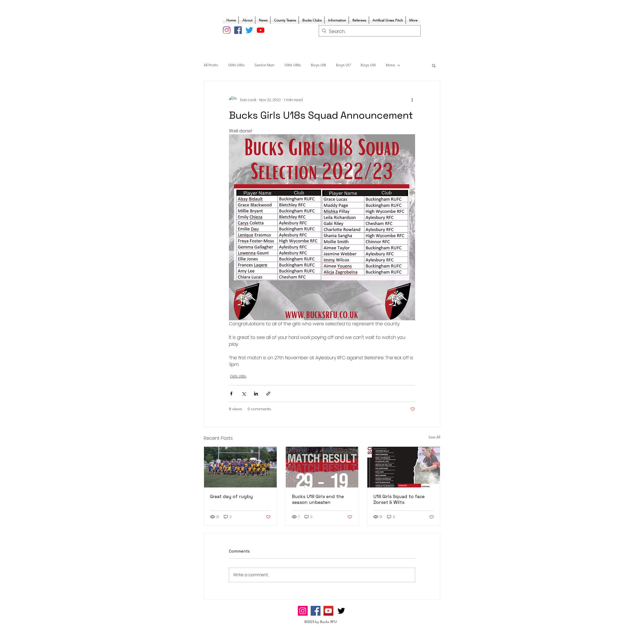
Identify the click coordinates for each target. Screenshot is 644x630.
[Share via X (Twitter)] (243, 393)
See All (434, 437)
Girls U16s (236, 65)
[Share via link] (268, 393)
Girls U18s (293, 65)
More (390, 65)
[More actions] (412, 100)
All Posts (211, 65)
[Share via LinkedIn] (256, 393)
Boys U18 (318, 65)
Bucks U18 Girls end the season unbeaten (318, 499)
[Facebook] (238, 30)
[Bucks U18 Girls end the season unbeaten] (322, 467)
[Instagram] (226, 30)
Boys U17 (343, 65)
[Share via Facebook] (231, 393)
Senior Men (264, 65)
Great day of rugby (231, 496)
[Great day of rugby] (240, 467)
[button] (433, 65)
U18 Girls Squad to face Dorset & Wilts (399, 499)
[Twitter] (249, 30)
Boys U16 (368, 65)
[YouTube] (260, 30)
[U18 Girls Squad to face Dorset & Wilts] (403, 467)
